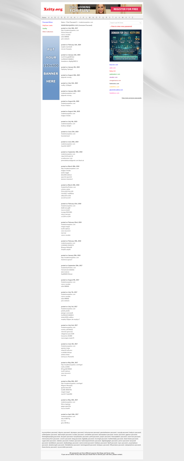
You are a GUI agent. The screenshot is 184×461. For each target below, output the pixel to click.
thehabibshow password (72, 445)
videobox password (62, 441)
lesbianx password (75, 441)
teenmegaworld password (88, 445)
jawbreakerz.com (115, 74)
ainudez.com (113, 77)
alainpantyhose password (133, 445)
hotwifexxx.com (114, 93)
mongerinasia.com (115, 80)
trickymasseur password (91, 432)
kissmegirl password (101, 439)
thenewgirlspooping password (51, 436)
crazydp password (122, 432)
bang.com (113, 71)
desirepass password (77, 432)
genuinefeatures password (108, 432)
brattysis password (135, 432)
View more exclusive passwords (132, 98)
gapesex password (131, 434)
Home (44, 17)
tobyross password (64, 432)
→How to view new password (121, 26)
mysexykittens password (49, 432)
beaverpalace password (106, 434)
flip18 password (112, 443)
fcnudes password (78, 434)
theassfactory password (49, 447)
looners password (119, 434)
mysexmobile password (65, 447)
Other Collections (47, 32)
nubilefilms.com (114, 87)
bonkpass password (103, 445)
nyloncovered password (86, 443)
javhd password (94, 436)
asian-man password (134, 436)
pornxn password (123, 441)
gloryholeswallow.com (116, 90)
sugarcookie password (49, 441)
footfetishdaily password (115, 439)
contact (119, 454)
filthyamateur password (117, 445)
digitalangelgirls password (110, 441)
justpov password (105, 436)
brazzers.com (114, 64)
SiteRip (44, 28)
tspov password (123, 443)
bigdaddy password (88, 439)
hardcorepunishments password (91, 441)
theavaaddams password (119, 436)
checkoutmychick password (50, 439)
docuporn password (67, 436)
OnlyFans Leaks (47, 25)
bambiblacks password (56, 443)
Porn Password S (71, 22)
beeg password (76, 439)
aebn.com (113, 68)
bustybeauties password (81, 436)
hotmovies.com (114, 83)
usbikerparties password (49, 434)
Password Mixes (47, 22)
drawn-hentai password (131, 439)
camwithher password (91, 434)
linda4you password (101, 443)
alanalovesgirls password (56, 445)
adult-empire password (65, 434)
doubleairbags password (71, 443)
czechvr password (65, 439)
